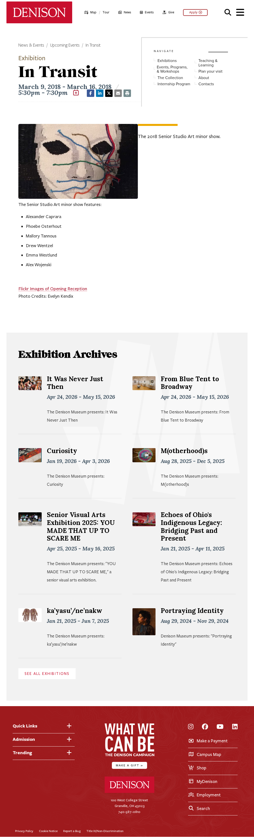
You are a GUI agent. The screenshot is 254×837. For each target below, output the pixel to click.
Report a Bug (72, 831)
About (203, 78)
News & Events (31, 45)
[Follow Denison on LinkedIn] (235, 727)
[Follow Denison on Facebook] (205, 727)
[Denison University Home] (129, 792)
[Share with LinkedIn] (99, 93)
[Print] (127, 93)
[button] (228, 12)
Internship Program (174, 84)
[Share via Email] (118, 93)
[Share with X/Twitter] (109, 93)
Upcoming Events (65, 45)
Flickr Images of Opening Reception (52, 288)
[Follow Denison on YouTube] (220, 727)
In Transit (93, 45)
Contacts (206, 84)
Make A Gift (129, 765)
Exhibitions (167, 60)
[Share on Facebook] (90, 93)
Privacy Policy (24, 831)
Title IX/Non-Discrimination (105, 831)
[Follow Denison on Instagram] (190, 727)
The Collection (170, 78)
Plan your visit (210, 71)
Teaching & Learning (208, 62)
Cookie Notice (48, 831)
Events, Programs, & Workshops (172, 69)
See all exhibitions (47, 673)
